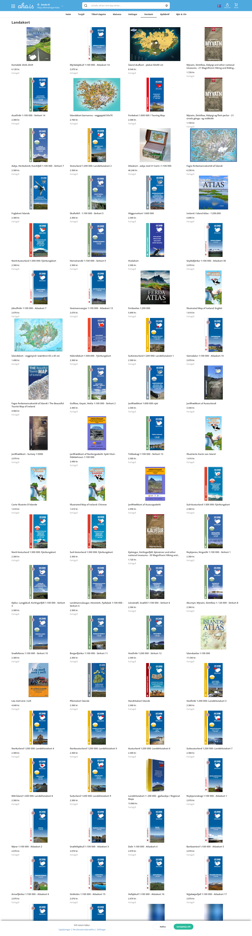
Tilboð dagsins (98, 14)
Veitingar (132, 14)
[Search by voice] (167, 5)
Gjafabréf (164, 14)
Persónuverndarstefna (84, 929)
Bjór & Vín (181, 14)
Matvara (117, 14)
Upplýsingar (64, 929)
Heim (68, 14)
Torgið (81, 14)
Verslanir (148, 14)
